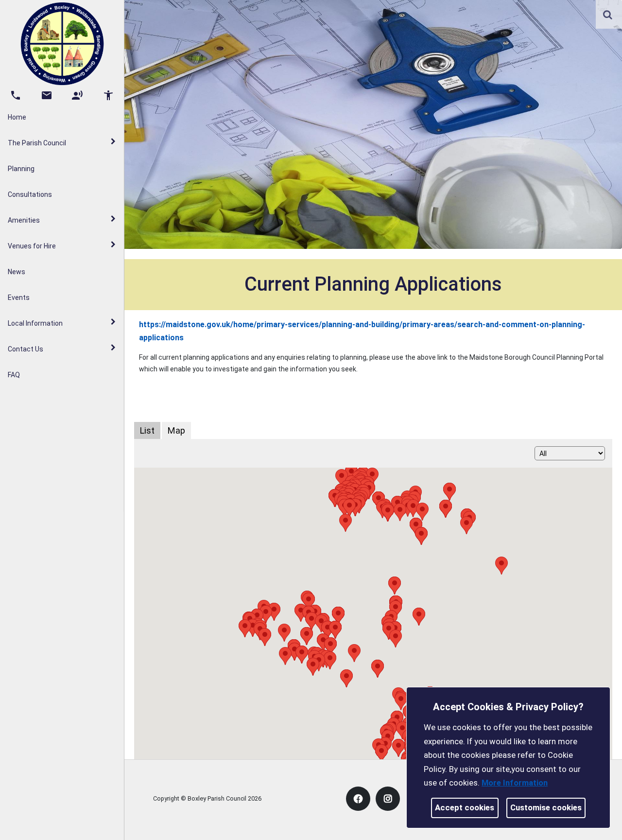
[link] (607, 14)
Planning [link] (21, 169)
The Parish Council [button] (37, 143)
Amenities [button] (24, 220)
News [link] (16, 272)
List (147, 430)
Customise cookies (546, 807)
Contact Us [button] (25, 349)
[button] (608, 15)
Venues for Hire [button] (32, 246)
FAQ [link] (14, 375)
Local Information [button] (35, 323)
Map (176, 430)
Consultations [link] (30, 194)
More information (515, 783)
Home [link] (17, 117)
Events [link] (19, 297)
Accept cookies (464, 807)
